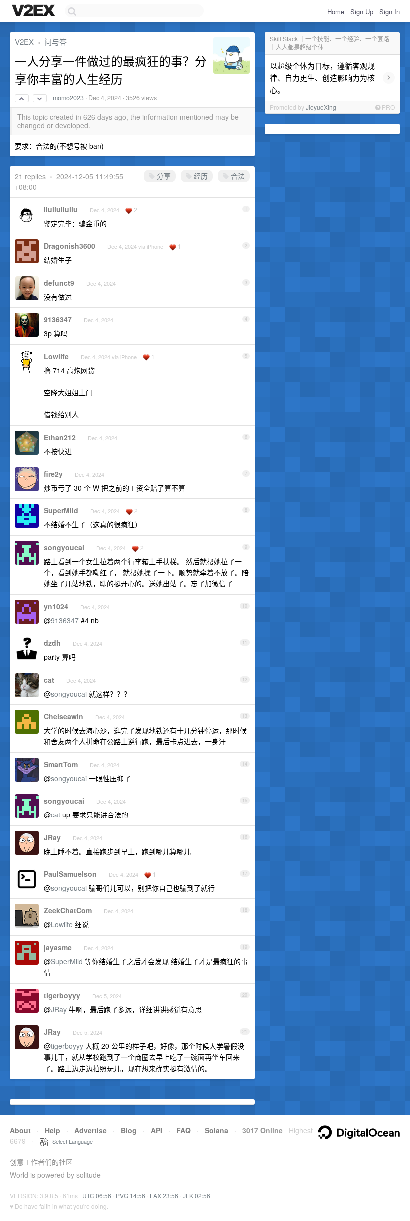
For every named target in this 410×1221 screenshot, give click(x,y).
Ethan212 (60, 437)
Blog (129, 1130)
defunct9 (59, 283)
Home (336, 11)
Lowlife (56, 356)
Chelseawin (64, 716)
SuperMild (61, 510)
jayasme (58, 947)
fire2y (53, 474)
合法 (237, 176)
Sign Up (362, 11)
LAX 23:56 (164, 1195)
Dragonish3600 (70, 246)
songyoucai (64, 547)
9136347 (58, 319)
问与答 (55, 41)
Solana (216, 1130)
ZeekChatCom (68, 910)
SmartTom (61, 764)
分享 (163, 176)
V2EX (24, 41)
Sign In (390, 11)
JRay (52, 837)
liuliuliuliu (61, 209)
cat (49, 680)
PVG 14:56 (131, 1195)
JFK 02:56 (196, 1195)
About (20, 1130)
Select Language (70, 1141)
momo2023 (68, 97)
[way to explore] (35, 11)
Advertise (90, 1130)
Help (52, 1130)
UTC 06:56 (97, 1195)
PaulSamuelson (70, 874)
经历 (200, 176)
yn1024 (56, 606)
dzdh (52, 643)
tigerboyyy (62, 995)
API (156, 1130)
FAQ (183, 1130)
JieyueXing (321, 107)
